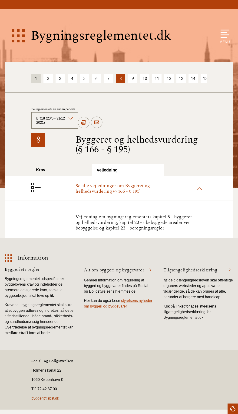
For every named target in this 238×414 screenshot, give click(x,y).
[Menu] (223, 34)
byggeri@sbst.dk (45, 398)
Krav (40, 170)
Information (33, 258)
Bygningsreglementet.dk (101, 36)
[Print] (83, 123)
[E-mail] (96, 122)
